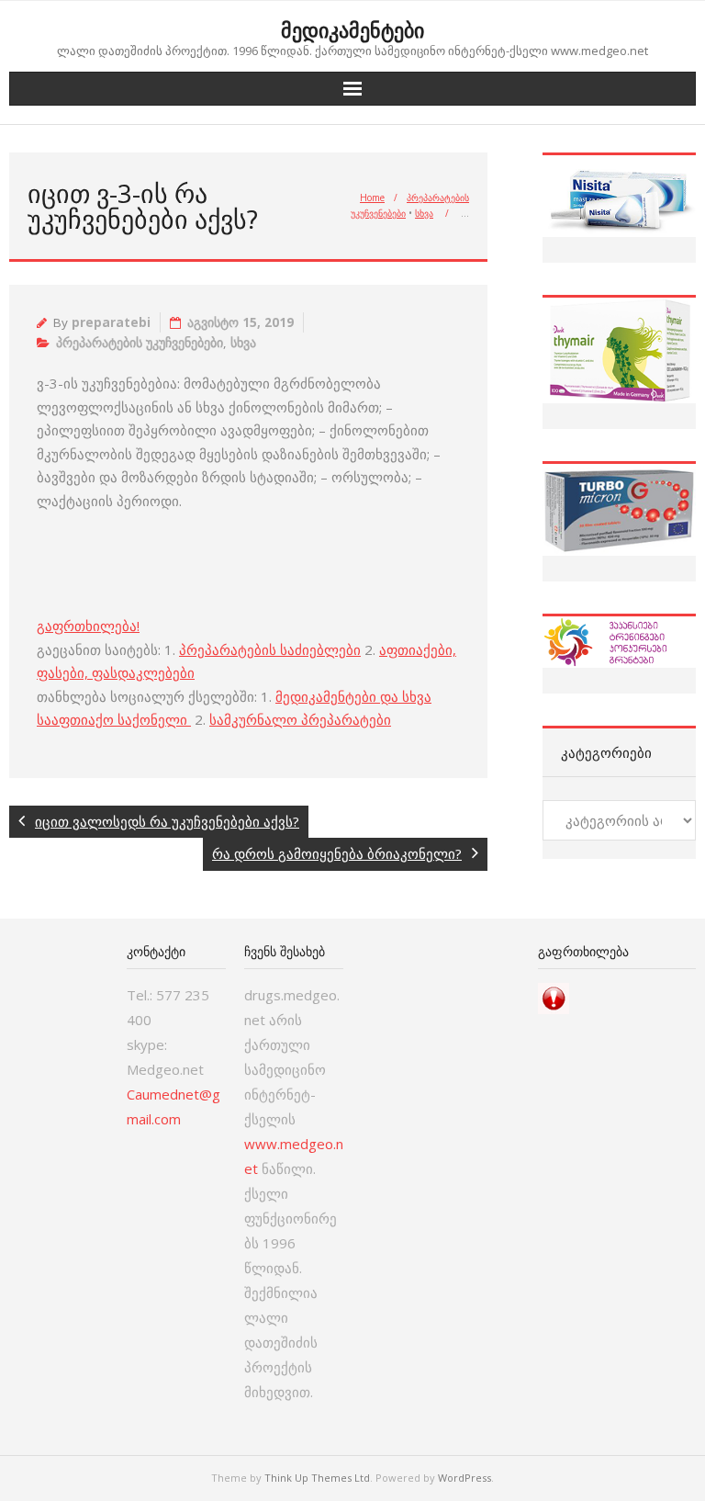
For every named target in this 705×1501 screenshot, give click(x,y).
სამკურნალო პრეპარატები (300, 719)
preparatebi (111, 322)
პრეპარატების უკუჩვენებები (139, 342)
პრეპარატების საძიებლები (270, 649)
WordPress (464, 1477)
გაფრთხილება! (88, 625)
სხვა (424, 213)
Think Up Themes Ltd (317, 1477)
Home (372, 197)
